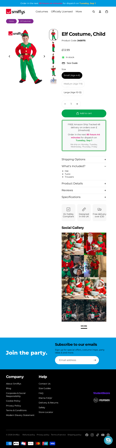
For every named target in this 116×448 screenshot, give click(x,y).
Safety (42, 407)
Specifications (71, 197)
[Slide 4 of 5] (53, 70)
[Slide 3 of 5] (53, 58)
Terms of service (58, 435)
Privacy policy (43, 435)
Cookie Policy (13, 400)
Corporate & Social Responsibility (16, 395)
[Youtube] (103, 435)
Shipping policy (74, 435)
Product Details (72, 183)
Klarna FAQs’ (45, 398)
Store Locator (46, 412)
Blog (8, 388)
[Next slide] (45, 56)
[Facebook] (87, 435)
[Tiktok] (97, 435)
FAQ (41, 393)
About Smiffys (13, 383)
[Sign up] (95, 360)
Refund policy (29, 435)
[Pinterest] (108, 435)
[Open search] (93, 11)
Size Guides (45, 388)
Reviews (67, 190)
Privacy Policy (13, 405)
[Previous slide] (8, 56)
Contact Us (44, 383)
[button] (108, 440)
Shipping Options (73, 159)
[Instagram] (92, 435)
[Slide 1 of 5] (53, 34)
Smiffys (16, 435)
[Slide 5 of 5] (53, 82)
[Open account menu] (100, 11)
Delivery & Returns (48, 402)
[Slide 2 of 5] (53, 46)
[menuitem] (78, 11)
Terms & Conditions (16, 410)
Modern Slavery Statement (20, 415)
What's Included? (73, 166)
